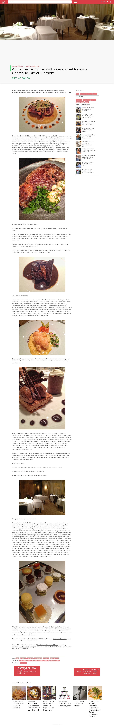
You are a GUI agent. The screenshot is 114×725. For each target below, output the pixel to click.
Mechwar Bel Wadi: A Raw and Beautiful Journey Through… (88, 123)
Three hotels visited (59, 639)
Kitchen (86, 102)
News (88, 100)
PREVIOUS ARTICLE (26, 668)
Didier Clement (38, 658)
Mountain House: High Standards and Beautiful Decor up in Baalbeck (34, 706)
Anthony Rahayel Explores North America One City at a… (88, 172)
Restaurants (23, 660)
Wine (17, 658)
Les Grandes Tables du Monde (47, 645)
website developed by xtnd (57, 724)
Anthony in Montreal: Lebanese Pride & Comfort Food (88, 157)
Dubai (90, 94)
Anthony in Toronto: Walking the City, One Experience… (88, 150)
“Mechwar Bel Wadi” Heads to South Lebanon (88, 129)
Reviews (46, 660)
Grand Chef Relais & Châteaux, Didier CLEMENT (28, 136)
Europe (36, 66)
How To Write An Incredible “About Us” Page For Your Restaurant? (48, 706)
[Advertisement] (57, 51)
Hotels (84, 100)
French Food (30, 660)
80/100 (26, 78)
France (31, 66)
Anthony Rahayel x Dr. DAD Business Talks (88, 164)
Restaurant (23, 658)
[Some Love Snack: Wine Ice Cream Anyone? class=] (65, 692)
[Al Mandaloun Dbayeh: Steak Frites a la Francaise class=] (19, 692)
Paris (81, 94)
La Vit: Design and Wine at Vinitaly (79, 704)
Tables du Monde (54, 658)
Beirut (77, 94)
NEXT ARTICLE (90, 670)
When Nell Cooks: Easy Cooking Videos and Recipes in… (88, 116)
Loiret (27, 66)
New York (86, 94)
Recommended (39, 660)
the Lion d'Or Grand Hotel (40, 90)
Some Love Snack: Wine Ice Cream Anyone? (65, 704)
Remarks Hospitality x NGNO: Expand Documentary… (88, 136)
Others (94, 94)
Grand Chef (46, 658)
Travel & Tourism (80, 102)
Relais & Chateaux (54, 660)
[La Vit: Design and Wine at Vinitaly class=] (80, 692)
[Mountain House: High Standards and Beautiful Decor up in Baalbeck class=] (34, 692)
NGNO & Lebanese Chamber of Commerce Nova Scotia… (87, 144)
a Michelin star (24, 647)
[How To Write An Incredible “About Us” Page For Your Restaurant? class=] (49, 692)
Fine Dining (30, 658)
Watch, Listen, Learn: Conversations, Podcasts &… (88, 109)
